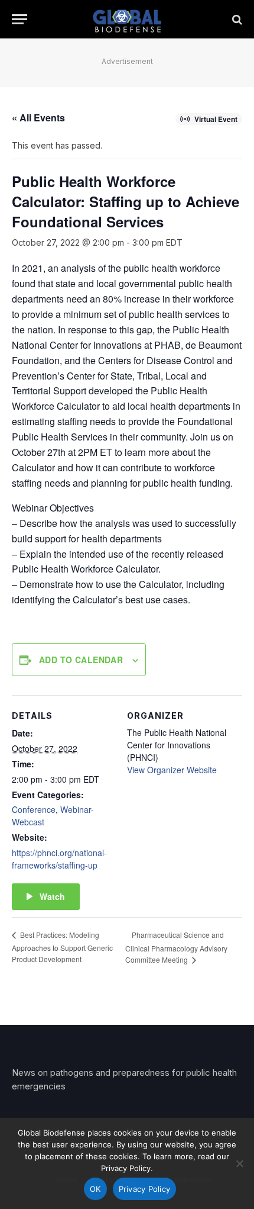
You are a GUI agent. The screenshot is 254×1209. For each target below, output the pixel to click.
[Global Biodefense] (127, 19)
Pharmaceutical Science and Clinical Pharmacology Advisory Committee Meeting (176, 947)
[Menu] (19, 19)
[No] (239, 1163)
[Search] (236, 19)
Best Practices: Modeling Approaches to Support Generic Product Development (62, 946)
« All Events (38, 117)
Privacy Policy (145, 1189)
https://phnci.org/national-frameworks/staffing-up (59, 859)
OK (95, 1189)
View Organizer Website (172, 770)
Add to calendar (81, 659)
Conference (34, 809)
